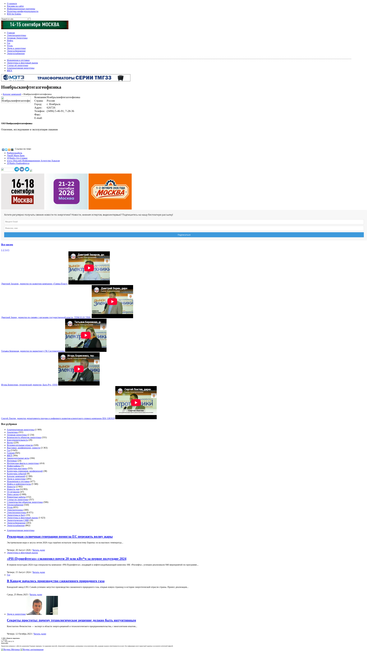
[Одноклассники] (9, 150)
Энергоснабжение (16, 53)
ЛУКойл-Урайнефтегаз (18, 163)
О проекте (12, 3)
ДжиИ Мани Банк (16, 155)
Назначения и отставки (18, 60)
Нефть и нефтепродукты (19, 484)
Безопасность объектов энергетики (24, 437)
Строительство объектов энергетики (25, 502)
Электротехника (15, 510)
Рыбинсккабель (14, 153)
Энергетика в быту (16, 515)
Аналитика (12, 432)
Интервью (12, 460)
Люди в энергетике (16, 48)
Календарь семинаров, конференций (25, 471)
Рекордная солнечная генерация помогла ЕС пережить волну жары (60, 536)
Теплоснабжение (15, 504)
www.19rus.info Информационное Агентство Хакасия (33, 160)
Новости (11, 486)
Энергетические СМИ (18, 520)
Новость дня (13, 489)
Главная (11, 33)
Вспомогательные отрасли (20, 445)
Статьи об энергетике (17, 65)
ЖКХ (9, 70)
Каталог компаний (12, 94)
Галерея (11, 453)
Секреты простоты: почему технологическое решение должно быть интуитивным (71, 620)
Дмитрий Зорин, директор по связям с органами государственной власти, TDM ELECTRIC (46, 317)
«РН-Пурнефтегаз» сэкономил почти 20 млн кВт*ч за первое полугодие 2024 (66, 558)
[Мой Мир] (12, 150)
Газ (8, 43)
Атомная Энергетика (17, 38)
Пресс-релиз (13, 494)
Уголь (10, 45)
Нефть (10, 40)
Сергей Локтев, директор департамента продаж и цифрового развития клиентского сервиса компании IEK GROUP (58, 418)
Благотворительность (17, 440)
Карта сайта (4, 643)
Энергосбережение (16, 51)
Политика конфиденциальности (22, 11)
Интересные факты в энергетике (23, 463)
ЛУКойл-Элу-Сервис (17, 158)
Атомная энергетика (17, 435)
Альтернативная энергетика (20, 68)
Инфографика (14, 466)
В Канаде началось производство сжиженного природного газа (56, 581)
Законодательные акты (18, 458)
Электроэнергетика (16, 35)
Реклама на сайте (15, 6)
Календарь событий (16, 473)
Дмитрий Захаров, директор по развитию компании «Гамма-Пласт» (34, 283)
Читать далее (38, 550)
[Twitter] (6, 150)
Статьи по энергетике (17, 499)
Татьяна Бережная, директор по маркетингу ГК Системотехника (33, 351)
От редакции (13, 492)
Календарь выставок (17, 468)
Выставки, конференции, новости (23, 448)
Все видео (7, 244)
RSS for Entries (14, 14)
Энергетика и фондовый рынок (22, 63)
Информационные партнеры (21, 8)
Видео (10, 442)
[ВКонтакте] (3, 150)
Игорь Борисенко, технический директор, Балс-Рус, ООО (29, 384)
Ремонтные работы (16, 497)
